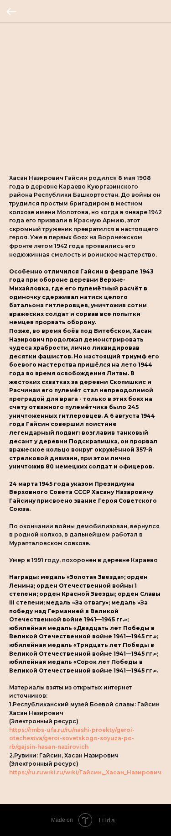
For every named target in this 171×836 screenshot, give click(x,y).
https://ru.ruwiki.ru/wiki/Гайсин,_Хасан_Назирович (85, 772)
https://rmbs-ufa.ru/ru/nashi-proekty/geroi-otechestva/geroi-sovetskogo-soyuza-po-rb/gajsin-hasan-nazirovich (72, 738)
